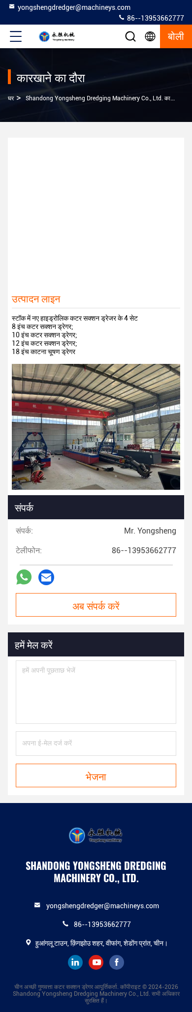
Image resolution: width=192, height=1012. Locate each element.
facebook (116, 962)
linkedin (75, 962)
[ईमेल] (46, 577)
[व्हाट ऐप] (24, 577)
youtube (96, 962)
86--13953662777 (155, 18)
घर (11, 98)
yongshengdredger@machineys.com (74, 7)
